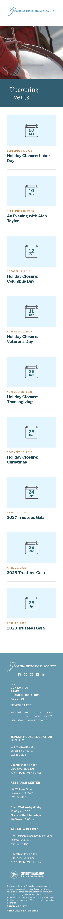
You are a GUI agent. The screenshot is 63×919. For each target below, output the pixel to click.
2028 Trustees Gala (26, 572)
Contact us (19, 687)
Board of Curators (25, 695)
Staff (15, 691)
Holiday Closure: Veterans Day (22, 339)
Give (14, 684)
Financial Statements (22, 910)
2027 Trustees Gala (25, 517)
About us (18, 698)
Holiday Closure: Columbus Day (22, 279)
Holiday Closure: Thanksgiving (22, 399)
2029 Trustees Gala (26, 628)
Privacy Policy (17, 906)
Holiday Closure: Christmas (22, 460)
